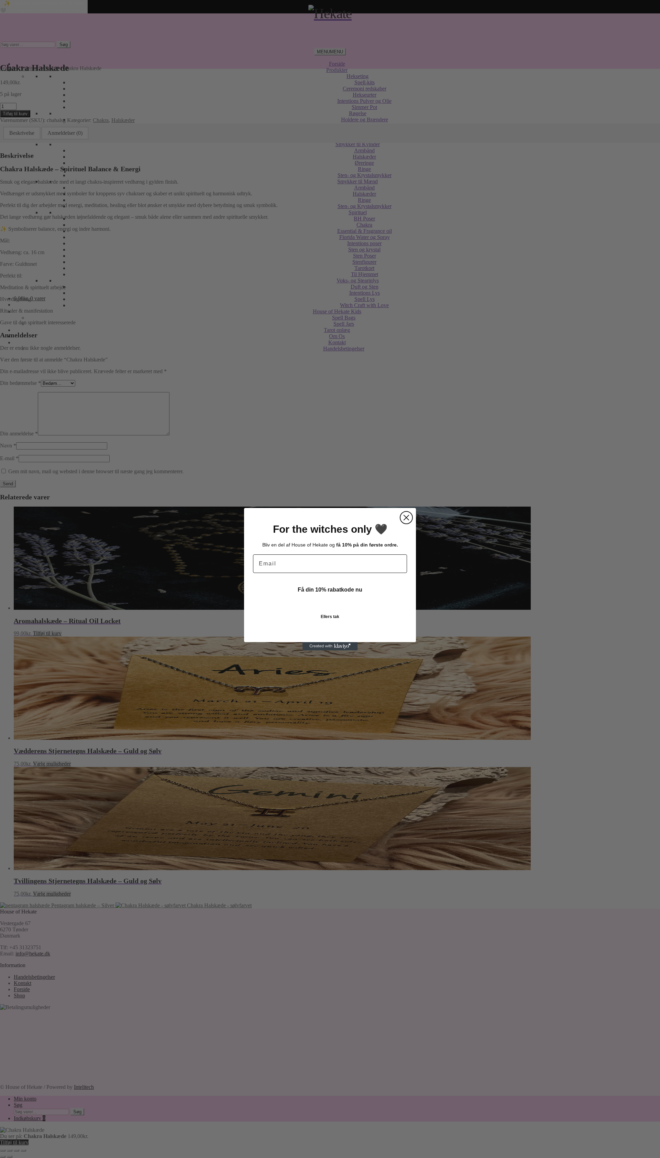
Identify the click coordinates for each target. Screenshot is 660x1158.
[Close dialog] (406, 517)
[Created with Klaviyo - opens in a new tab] (330, 646)
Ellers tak (330, 616)
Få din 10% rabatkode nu (330, 590)
